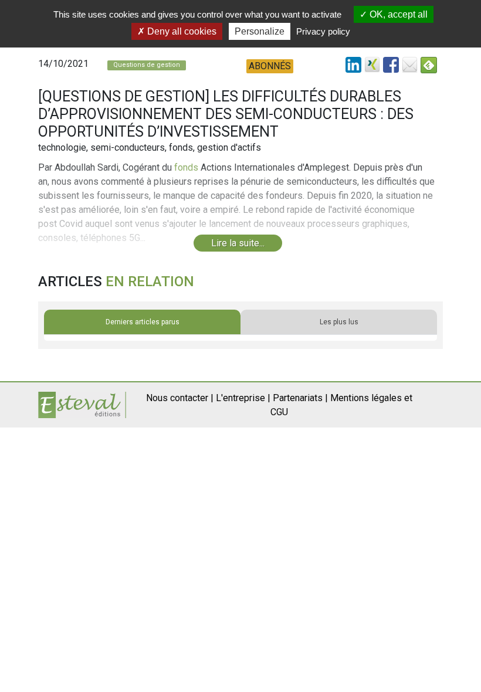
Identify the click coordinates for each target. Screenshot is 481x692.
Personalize (259, 31)
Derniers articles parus (142, 322)
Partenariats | (300, 397)
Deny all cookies (180, 31)
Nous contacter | (180, 397)
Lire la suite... (238, 243)
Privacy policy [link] (323, 31)
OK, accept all (397, 14)
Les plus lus (339, 322)
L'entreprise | (243, 397)
